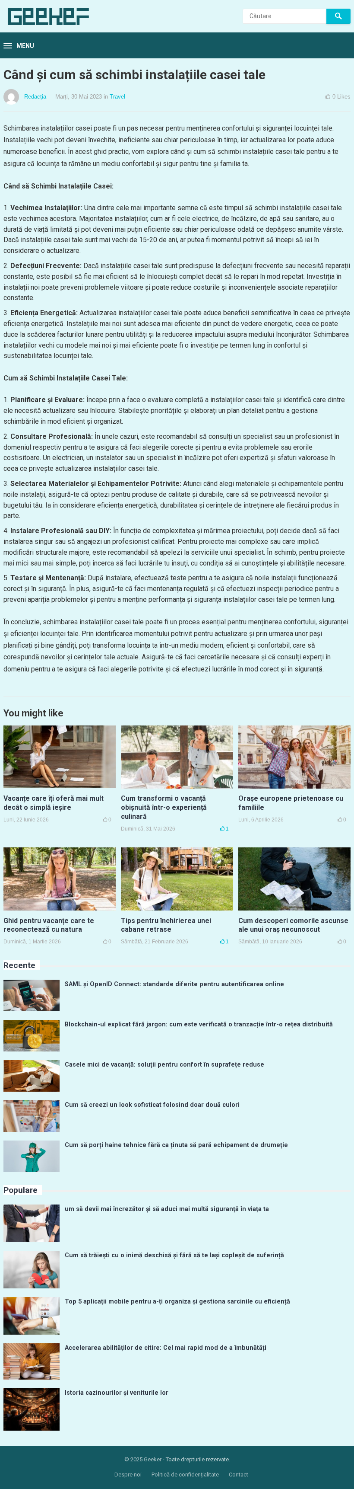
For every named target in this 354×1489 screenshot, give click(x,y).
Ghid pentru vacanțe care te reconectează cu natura (48, 925)
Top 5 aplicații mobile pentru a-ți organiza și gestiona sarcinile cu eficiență (177, 1301)
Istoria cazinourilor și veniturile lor (116, 1392)
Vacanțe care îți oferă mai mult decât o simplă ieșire (53, 803)
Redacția (35, 96)
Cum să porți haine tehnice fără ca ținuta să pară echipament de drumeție (176, 1145)
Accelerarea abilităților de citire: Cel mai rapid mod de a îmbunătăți (165, 1348)
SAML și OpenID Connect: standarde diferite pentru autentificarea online (174, 984)
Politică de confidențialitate (185, 1474)
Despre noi (128, 1474)
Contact (238, 1474)
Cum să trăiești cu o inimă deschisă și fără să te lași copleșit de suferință (174, 1255)
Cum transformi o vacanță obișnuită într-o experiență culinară (164, 807)
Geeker (152, 1459)
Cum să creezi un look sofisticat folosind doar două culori (152, 1105)
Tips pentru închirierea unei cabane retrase (166, 925)
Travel (117, 96)
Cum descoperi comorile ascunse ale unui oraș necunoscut (293, 925)
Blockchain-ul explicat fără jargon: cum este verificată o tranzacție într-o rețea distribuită (199, 1024)
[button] (18, 46)
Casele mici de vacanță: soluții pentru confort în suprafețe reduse (164, 1064)
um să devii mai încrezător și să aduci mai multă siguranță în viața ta (167, 1209)
